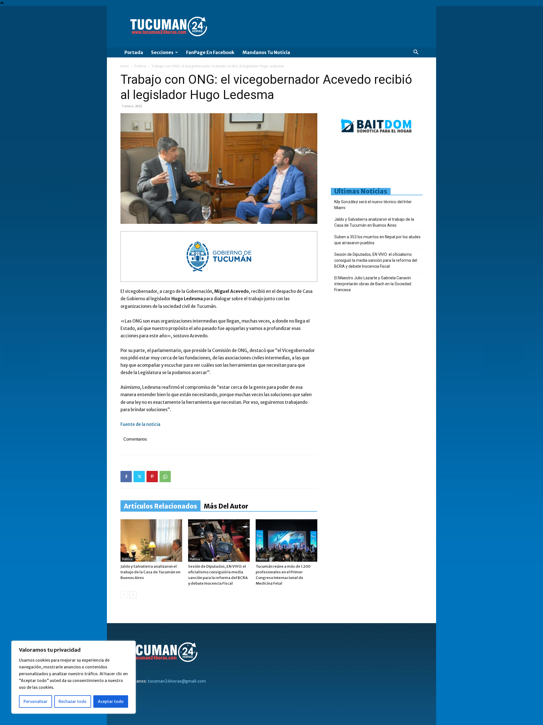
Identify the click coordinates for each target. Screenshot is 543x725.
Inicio (124, 66)
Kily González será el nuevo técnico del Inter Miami (373, 205)
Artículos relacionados (160, 506)
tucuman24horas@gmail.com (177, 681)
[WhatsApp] (165, 476)
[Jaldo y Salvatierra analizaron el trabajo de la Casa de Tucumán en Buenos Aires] (151, 540)
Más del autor (226, 506)
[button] (416, 52)
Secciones (162, 52)
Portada (133, 52)
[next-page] (133, 594)
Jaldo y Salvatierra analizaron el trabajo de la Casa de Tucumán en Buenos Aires (150, 572)
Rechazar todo (73, 701)
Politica (140, 66)
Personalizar (35, 701)
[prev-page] (124, 594)
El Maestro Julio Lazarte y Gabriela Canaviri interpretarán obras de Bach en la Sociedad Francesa (372, 284)
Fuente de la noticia (140, 424)
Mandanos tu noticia (266, 52)
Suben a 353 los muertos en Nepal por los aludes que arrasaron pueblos (377, 240)
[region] (73, 677)
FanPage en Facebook (210, 52)
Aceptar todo (111, 701)
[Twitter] (139, 476)
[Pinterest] (152, 476)
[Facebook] (126, 476)
